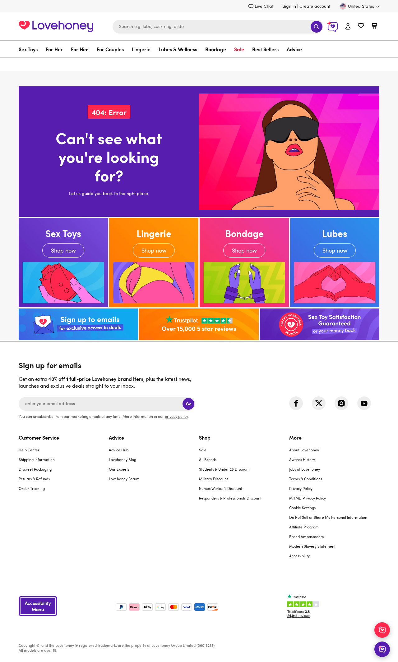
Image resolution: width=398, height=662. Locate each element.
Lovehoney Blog (122, 459)
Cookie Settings (302, 507)
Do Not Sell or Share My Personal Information (328, 517)
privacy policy (176, 416)
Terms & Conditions (305, 478)
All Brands (207, 459)
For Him (80, 49)
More (295, 437)
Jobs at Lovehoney (304, 469)
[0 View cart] (374, 26)
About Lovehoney (304, 449)
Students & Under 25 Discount (224, 469)
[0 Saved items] (361, 26)
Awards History (302, 459)
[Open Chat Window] (382, 649)
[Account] (348, 26)
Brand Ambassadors (306, 536)
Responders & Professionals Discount (230, 497)
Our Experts (119, 469)
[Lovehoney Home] (56, 25)
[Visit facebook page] (296, 403)
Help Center (29, 449)
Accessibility (299, 555)
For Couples (110, 49)
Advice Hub (118, 449)
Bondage (215, 49)
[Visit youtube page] (364, 403)
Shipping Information (37, 459)
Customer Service (39, 437)
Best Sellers (265, 49)
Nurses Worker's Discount (220, 488)
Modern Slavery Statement (312, 546)
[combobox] (218, 27)
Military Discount (213, 478)
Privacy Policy (300, 488)
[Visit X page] (319, 403)
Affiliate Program (304, 526)
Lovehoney (199, 64)
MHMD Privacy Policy (307, 497)
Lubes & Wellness (178, 49)
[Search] (316, 27)
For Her (54, 49)
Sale (239, 49)
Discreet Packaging (35, 469)
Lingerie (141, 49)
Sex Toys (28, 49)
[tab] (64, 500)
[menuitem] (30, 49)
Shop (205, 437)
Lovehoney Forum (124, 478)
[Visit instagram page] (341, 403)
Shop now (63, 262)
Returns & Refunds (34, 478)
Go (188, 404)
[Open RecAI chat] (382, 630)
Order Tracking (32, 488)
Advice (294, 49)
